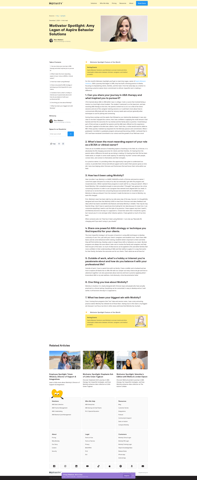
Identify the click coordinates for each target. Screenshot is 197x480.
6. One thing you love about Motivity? (61, 102)
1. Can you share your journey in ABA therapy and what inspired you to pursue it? (62, 68)
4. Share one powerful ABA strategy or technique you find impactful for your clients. (61, 87)
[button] (93, 3)
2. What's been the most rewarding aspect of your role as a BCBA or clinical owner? (61, 76)
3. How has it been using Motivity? (60, 81)
